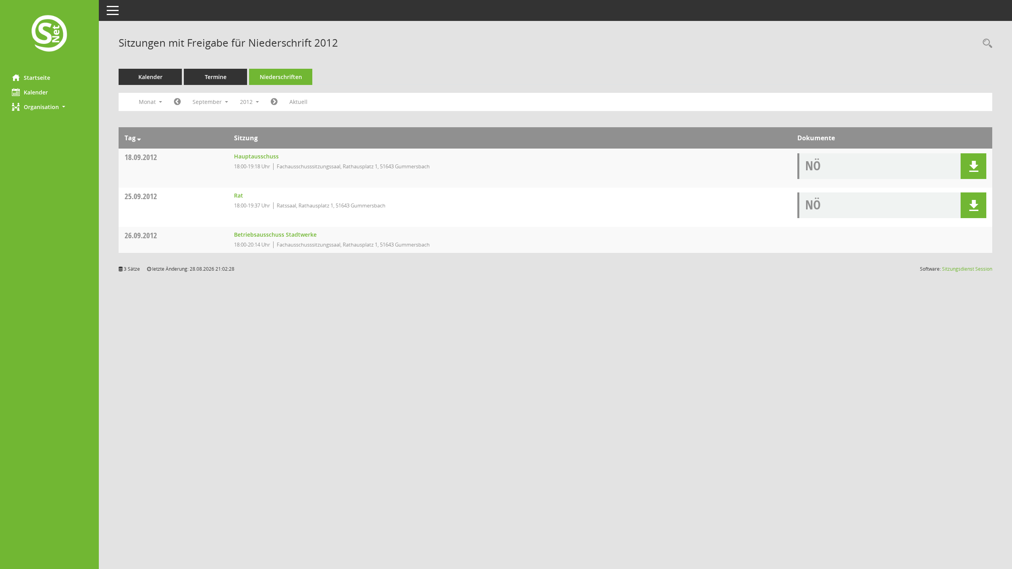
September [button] (208, 102)
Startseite (37, 77)
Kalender (36, 92)
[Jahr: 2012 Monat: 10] (274, 102)
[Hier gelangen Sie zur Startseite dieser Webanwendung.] (49, 34)
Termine (216, 77)
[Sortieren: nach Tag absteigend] (139, 138)
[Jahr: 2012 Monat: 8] (177, 102)
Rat (238, 195)
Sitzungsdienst (967, 269)
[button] (49, 107)
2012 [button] (247, 102)
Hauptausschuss (256, 156)
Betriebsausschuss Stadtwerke (275, 234)
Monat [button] (148, 102)
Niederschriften (281, 77)
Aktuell (298, 102)
